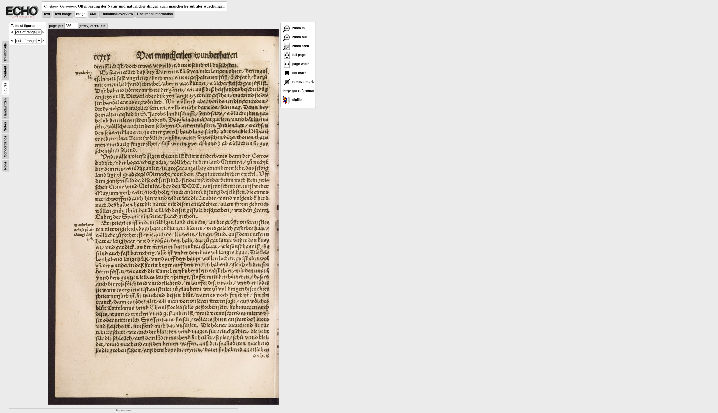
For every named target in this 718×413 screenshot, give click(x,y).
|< (59, 26)
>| (104, 26)
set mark (299, 73)
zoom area (300, 46)
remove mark (302, 82)
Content (5, 72)
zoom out (299, 37)
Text (46, 14)
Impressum (124, 410)
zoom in (298, 28)
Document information (155, 14)
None (5, 165)
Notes (5, 126)
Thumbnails (5, 52)
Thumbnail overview (117, 14)
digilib (296, 100)
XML (93, 14)
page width (300, 64)
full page (298, 55)
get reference (302, 91)
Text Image (63, 14)
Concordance (5, 146)
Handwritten (5, 108)
